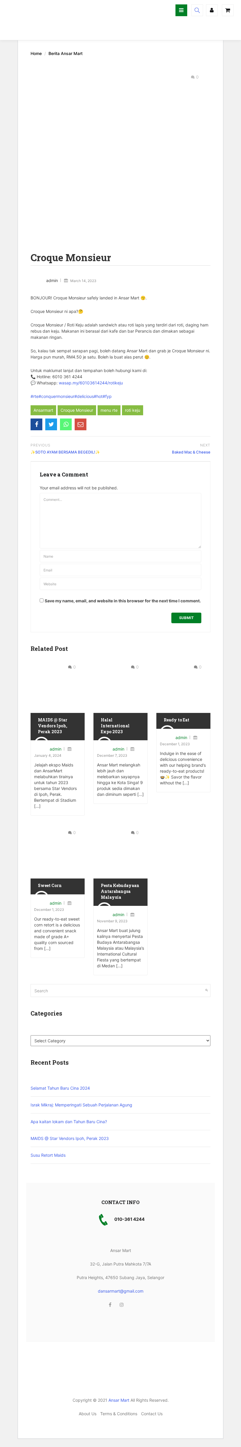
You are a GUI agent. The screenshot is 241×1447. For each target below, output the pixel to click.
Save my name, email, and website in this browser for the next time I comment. (123, 600)
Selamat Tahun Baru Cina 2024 (60, 1088)
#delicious (84, 396)
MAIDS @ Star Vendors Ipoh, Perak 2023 (52, 725)
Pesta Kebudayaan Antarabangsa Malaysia (120, 891)
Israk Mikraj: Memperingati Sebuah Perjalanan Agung (81, 1104)
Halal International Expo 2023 (115, 725)
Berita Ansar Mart (65, 53)
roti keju (132, 410)
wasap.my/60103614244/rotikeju (91, 382)
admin (52, 280)
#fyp (107, 396)
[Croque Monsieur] (36, 424)
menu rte (109, 410)
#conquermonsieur (56, 396)
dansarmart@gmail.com (120, 1290)
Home (36, 53)
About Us (87, 1413)
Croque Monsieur (77, 410)
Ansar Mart (118, 1400)
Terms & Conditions (118, 1413)
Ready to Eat (176, 720)
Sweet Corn (50, 885)
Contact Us (152, 1413)
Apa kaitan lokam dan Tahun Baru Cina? (69, 1121)
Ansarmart (43, 410)
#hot (98, 396)
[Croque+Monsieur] (51, 424)
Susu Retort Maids (48, 1155)
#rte (35, 396)
